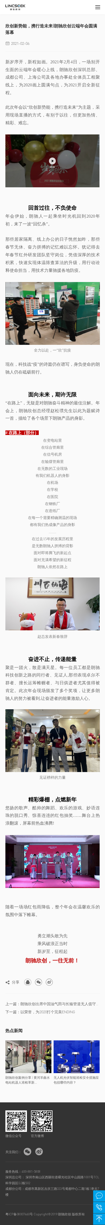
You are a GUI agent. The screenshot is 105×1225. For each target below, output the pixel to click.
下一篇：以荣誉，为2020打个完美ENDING (40, 1011)
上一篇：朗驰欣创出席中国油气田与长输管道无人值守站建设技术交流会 (52, 1003)
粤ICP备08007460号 (19, 1214)
